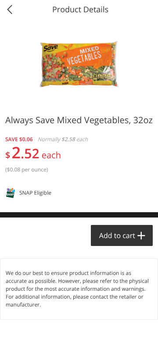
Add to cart (117, 235)
